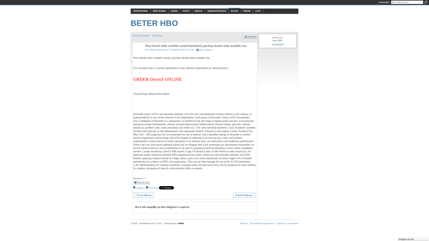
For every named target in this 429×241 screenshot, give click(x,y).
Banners (244, 223)
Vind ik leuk (143, 182)
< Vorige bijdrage (143, 195)
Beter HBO (154, 23)
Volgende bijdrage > (244, 195)
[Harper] (137, 53)
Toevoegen (252, 36)
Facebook (153, 188)
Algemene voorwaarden (287, 223)
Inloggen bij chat (406, 239)
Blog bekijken (206, 50)
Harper (153, 49)
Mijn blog (157, 35)
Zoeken (425, 2)
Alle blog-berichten (141, 35)
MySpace (141, 188)
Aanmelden (384, 2)
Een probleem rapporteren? (262, 223)
